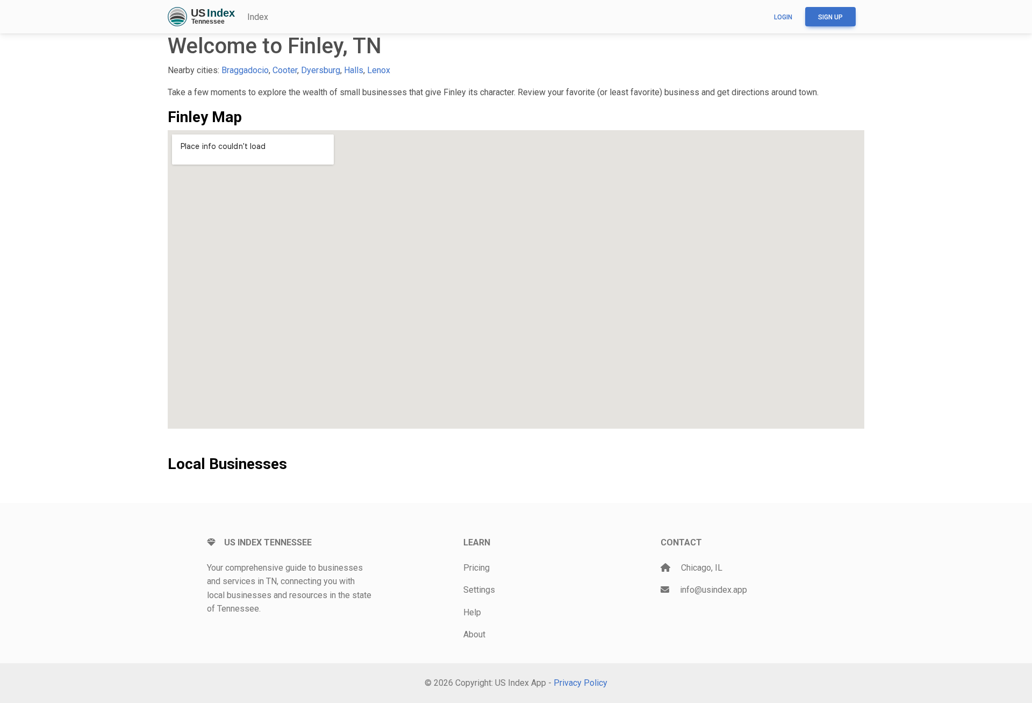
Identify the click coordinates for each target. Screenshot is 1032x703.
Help (472, 612)
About (474, 634)
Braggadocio (245, 70)
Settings (479, 590)
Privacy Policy (580, 683)
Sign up (830, 17)
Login (783, 17)
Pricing (476, 568)
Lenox (378, 70)
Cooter (285, 70)
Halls (353, 70)
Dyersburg (320, 70)
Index (257, 17)
